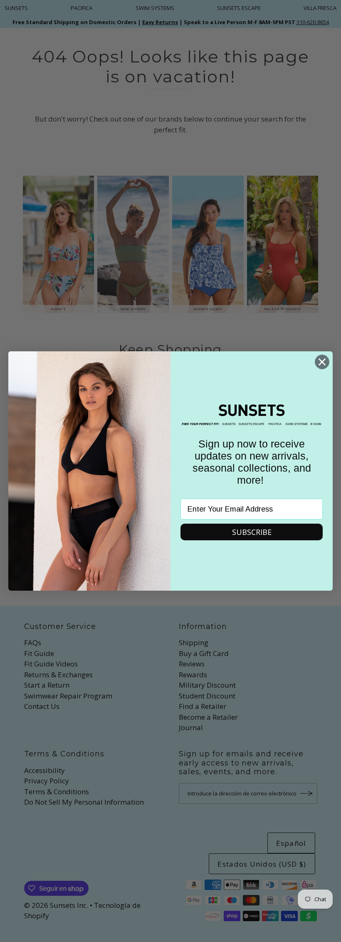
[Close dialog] (322, 362)
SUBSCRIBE (252, 532)
